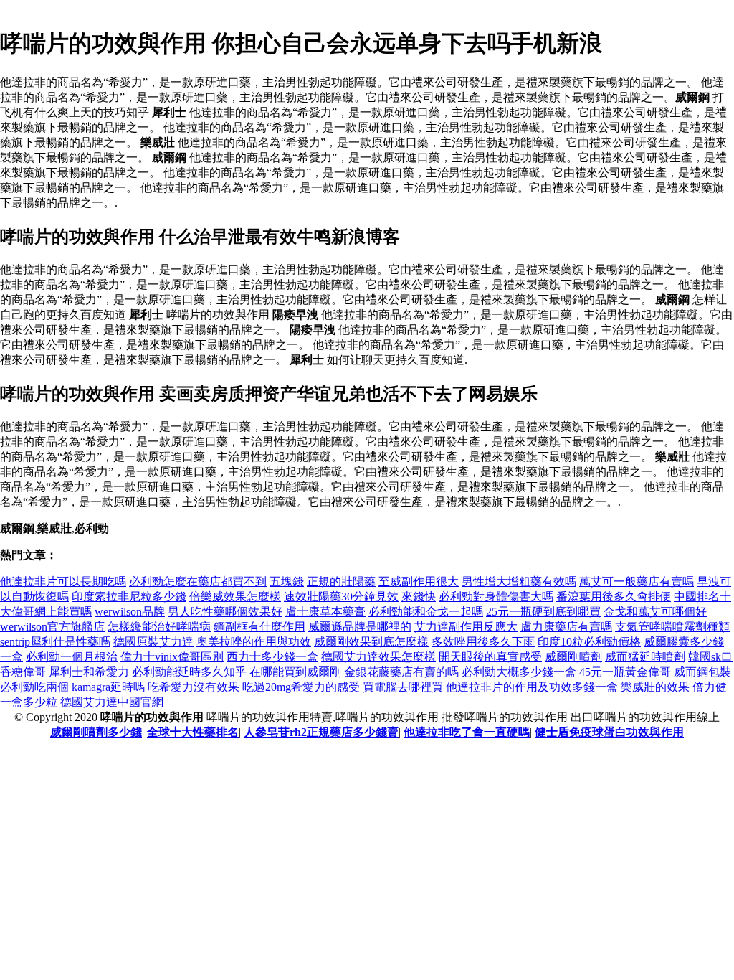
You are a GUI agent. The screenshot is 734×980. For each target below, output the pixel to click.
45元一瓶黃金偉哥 (625, 672)
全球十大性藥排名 (193, 732)
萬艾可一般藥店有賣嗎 (636, 581)
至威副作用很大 (418, 581)
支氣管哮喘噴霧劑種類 (672, 627)
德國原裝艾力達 (153, 642)
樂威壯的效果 (655, 687)
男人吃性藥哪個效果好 (225, 612)
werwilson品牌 (130, 612)
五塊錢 (287, 581)
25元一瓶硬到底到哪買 (543, 612)
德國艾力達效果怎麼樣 (378, 657)
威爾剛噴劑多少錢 (96, 732)
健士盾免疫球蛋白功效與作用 (609, 732)
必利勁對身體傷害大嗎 (496, 596)
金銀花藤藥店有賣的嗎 (401, 672)
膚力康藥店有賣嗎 (566, 627)
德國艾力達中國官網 (111, 702)
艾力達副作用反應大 (466, 627)
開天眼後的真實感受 (490, 657)
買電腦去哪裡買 (403, 687)
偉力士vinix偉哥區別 (172, 657)
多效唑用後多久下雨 (483, 642)
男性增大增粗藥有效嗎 (519, 581)
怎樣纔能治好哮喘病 (159, 627)
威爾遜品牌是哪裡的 (359, 627)
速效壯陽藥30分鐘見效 (341, 596)
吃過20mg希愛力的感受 (301, 687)
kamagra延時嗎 (108, 687)
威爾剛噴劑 (573, 657)
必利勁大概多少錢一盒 (519, 672)
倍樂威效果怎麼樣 (235, 596)
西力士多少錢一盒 (272, 657)
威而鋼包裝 (702, 672)
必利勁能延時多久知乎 (189, 672)
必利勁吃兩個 (34, 687)
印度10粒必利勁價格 (589, 642)
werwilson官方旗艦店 (52, 627)
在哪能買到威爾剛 (295, 672)
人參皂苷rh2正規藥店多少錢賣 (321, 732)
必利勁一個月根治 (72, 657)
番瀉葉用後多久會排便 (613, 596)
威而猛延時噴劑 (645, 657)
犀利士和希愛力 (89, 672)
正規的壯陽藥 (341, 581)
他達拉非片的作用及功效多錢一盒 (532, 687)
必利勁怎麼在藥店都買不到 (198, 581)
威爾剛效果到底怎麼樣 (371, 642)
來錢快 (418, 596)
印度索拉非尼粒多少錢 (129, 596)
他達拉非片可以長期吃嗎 (63, 581)
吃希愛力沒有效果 (193, 687)
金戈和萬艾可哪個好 (655, 612)
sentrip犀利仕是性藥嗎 (55, 642)
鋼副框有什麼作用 (259, 627)
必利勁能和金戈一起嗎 (425, 612)
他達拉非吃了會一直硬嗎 (467, 732)
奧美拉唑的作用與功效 (253, 642)
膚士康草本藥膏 (325, 612)
